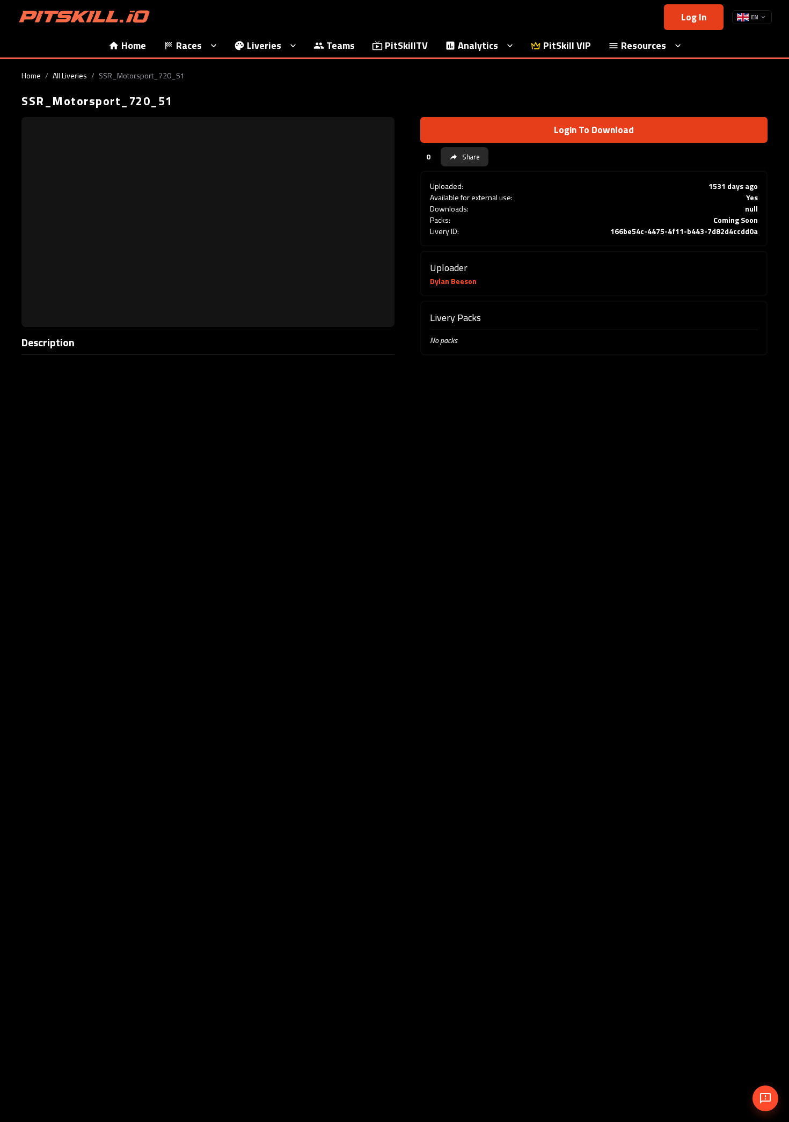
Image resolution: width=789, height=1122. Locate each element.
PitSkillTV (406, 45)
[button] (464, 156)
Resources (643, 45)
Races (189, 45)
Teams (340, 45)
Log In (693, 17)
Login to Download (594, 129)
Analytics (478, 45)
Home (133, 45)
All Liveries (70, 75)
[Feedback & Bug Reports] (765, 1098)
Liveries (264, 45)
